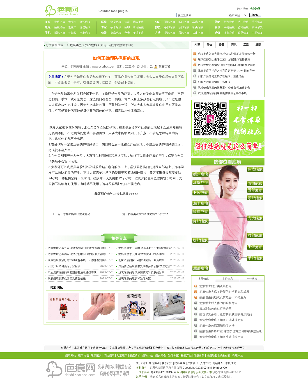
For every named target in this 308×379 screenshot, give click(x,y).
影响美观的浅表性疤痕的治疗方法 (148, 214)
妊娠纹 (72, 32)
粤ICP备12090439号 (163, 372)
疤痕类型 (76, 45)
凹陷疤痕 (59, 32)
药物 (217, 21)
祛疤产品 (186, 355)
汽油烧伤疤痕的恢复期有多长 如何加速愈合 (144, 266)
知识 (158, 21)
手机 (48, 32)
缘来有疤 (224, 355)
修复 (221, 44)
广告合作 (192, 363)
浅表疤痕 (138, 21)
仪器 (104, 32)
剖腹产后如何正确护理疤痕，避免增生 (141, 260)
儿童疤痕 (122, 355)
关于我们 (141, 363)
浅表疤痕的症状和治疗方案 (134, 278)
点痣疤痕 (115, 32)
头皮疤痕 (197, 32)
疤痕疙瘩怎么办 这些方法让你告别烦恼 (141, 254)
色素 (127, 32)
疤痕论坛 (83, 355)
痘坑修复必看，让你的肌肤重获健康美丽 (225, 314)
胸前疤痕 (183, 21)
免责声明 (154, 363)
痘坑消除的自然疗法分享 (215, 308)
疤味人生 (147, 355)
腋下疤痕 (243, 21)
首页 (48, 21)
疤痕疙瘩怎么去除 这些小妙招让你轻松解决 (144, 248)
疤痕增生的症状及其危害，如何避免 (222, 297)
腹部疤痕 (229, 32)
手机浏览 (230, 363)
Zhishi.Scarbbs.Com (216, 367)
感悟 (217, 32)
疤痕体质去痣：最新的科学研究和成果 (224, 291)
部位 (158, 27)
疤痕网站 (70, 355)
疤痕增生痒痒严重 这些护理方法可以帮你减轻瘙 (230, 331)
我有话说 (164, 66)
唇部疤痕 (183, 32)
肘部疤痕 (229, 21)
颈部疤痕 (183, 27)
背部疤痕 (243, 27)
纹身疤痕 (115, 21)
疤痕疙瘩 (59, 21)
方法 (158, 32)
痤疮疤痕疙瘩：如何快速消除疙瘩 (221, 337)
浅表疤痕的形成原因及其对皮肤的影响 (141, 272)
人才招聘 (205, 363)
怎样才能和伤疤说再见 (76, 214)
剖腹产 (72, 27)
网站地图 (217, 363)
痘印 (127, 27)
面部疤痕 (169, 21)
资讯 (217, 27)
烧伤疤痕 (85, 21)
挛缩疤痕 (138, 27)
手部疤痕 (169, 27)
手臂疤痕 (229, 27)
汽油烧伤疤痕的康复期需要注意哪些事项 (72, 272)
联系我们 (167, 363)
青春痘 (72, 21)
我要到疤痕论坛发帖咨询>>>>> (116, 194)
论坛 (48, 27)
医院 (104, 21)
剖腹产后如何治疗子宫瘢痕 (64, 266)
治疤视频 (242, 8)
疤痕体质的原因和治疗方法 (216, 325)
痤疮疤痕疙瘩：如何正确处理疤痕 (221, 320)
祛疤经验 (212, 355)
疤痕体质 (199, 355)
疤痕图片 (96, 355)
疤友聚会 (160, 355)
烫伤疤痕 (85, 27)
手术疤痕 (115, 27)
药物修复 (257, 27)
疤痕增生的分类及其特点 (215, 286)
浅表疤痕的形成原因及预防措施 (67, 278)
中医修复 (257, 32)
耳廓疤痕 (197, 21)
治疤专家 (173, 355)
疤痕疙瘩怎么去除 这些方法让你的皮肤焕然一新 (76, 248)
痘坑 (127, 21)
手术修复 (257, 21)
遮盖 (246, 44)
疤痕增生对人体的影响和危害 (218, 303)
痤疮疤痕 (85, 32)
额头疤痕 (197, 27)
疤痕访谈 (134, 355)
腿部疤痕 (169, 32)
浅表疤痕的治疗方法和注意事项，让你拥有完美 (76, 260)
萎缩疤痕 (138, 32)
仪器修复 (243, 32)
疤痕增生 (59, 27)
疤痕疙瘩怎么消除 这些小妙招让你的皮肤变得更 (76, 254)
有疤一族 (237, 355)
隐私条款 (180, 363)
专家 (104, 27)
